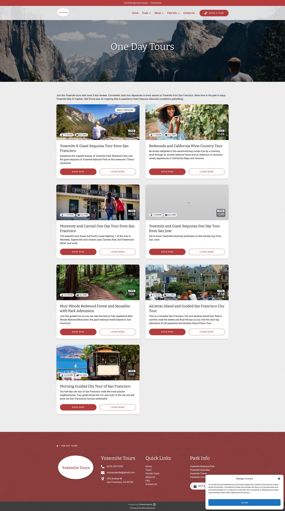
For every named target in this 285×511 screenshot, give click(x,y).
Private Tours (152, 473)
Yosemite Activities (200, 470)
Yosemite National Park (202, 466)
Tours (148, 470)
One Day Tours (69, 446)
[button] (279, 478)
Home (135, 13)
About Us (150, 477)
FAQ (147, 480)
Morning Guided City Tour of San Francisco (95, 386)
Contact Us (189, 13)
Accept (244, 502)
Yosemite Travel (198, 473)
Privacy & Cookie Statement (142, 508)
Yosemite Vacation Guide (203, 477)
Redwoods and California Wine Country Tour (186, 146)
